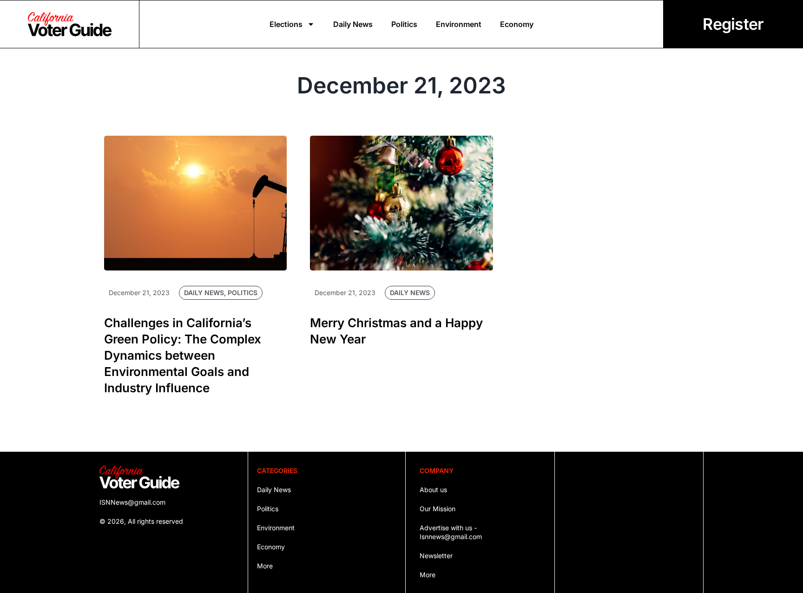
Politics (404, 24)
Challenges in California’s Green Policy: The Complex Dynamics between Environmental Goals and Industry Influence (182, 355)
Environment (458, 24)
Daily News (353, 24)
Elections (286, 24)
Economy (516, 24)
